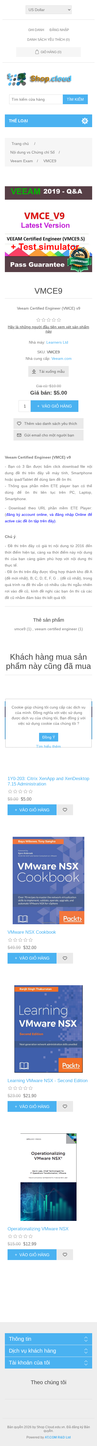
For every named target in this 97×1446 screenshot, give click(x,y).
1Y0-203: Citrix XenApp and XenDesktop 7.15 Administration (48, 781)
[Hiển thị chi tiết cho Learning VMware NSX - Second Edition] (48, 1029)
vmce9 (20, 629)
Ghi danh (36, 30)
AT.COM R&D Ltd (58, 1437)
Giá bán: (41, 393)
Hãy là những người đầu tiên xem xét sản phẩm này (48, 329)
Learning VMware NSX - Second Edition (48, 1080)
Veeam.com (61, 358)
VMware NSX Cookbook (32, 932)
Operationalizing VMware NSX (38, 1228)
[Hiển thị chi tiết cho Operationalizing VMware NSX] (48, 1177)
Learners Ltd (57, 342)
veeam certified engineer (56, 629)
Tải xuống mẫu (52, 371)
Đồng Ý (48, 737)
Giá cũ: (42, 386)
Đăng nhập (59, 30)
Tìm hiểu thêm (48, 746)
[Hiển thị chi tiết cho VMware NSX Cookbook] (48, 880)
